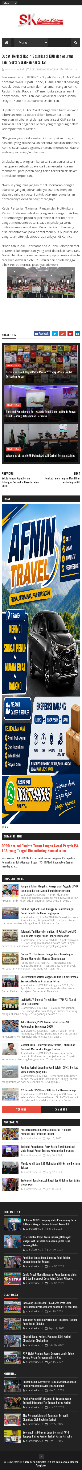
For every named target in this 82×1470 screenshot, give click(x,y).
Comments (60, 1109)
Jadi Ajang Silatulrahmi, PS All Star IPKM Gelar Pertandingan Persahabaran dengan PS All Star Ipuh (50, 1305)
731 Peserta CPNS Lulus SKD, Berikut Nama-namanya (48, 1090)
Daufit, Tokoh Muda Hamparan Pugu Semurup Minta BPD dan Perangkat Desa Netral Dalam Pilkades (50, 1276)
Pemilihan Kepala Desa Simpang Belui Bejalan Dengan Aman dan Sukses (46, 1259)
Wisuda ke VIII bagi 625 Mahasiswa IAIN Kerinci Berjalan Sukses (40, 455)
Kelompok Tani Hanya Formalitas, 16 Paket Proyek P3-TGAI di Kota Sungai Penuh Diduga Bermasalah (49, 933)
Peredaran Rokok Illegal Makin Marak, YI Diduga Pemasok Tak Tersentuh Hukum (39, 374)
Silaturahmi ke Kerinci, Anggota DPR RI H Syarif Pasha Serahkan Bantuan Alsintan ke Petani (49, 979)
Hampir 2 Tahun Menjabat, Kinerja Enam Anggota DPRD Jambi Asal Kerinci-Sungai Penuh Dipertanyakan (49, 888)
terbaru (21, 1109)
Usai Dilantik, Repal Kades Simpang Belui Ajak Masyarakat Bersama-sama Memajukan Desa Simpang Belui (47, 1241)
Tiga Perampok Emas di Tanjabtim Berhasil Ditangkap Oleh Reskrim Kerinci (45, 1417)
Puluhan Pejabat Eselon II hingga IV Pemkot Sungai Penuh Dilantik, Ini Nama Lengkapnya (47, 911)
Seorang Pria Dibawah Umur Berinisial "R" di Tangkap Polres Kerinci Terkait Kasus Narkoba (47, 1434)
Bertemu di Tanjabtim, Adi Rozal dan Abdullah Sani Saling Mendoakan (50, 1182)
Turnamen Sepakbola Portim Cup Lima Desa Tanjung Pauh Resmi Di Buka (50, 1322)
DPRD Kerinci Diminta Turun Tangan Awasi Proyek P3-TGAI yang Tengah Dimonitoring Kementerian (40, 848)
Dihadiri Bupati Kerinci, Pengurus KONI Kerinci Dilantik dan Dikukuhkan (47, 1338)
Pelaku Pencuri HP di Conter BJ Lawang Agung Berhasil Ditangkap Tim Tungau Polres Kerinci (47, 1400)
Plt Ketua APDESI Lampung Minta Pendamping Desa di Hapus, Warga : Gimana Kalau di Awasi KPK (49, 1222)
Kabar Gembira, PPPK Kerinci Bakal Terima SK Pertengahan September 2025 (45, 1024)
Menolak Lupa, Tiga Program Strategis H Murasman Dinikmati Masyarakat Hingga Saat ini (48, 1047)
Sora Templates (58, 1462)
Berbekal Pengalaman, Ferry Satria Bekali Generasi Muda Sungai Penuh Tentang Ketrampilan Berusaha (41, 413)
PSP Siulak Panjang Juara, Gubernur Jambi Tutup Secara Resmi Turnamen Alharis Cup (48, 1355)
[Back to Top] (41, 1456)
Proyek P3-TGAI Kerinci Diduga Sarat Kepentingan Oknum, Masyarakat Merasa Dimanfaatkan (47, 956)
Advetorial (71, 69)
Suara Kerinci (30, 1462)
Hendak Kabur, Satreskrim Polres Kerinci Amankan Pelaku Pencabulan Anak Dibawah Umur (49, 1384)
